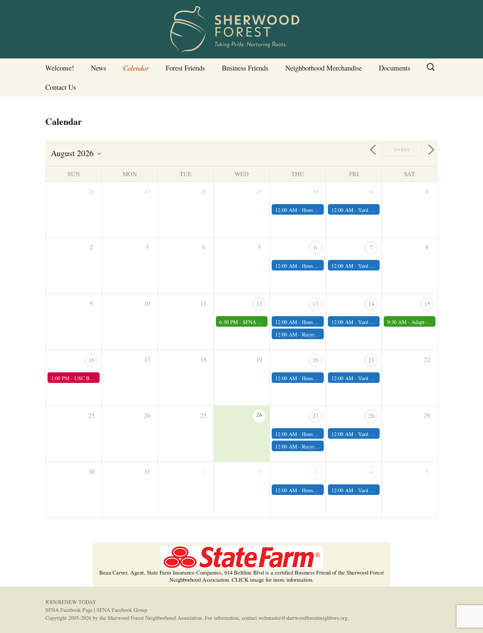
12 (259, 303)
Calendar (136, 67)
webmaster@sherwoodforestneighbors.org (303, 617)
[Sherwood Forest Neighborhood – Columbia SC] (241, 29)
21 (371, 360)
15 (427, 303)
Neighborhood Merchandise (323, 67)
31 (371, 191)
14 (371, 303)
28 (371, 415)
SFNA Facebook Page (68, 609)
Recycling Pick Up (322, 334)
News (98, 67)
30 (315, 191)
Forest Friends (185, 67)
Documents (394, 67)
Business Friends (245, 67)
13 (315, 303)
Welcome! (59, 67)
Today (402, 150)
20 (315, 360)
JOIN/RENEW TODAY (70, 601)
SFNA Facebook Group (122, 609)
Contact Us (60, 87)
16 (91, 360)
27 (315, 415)
